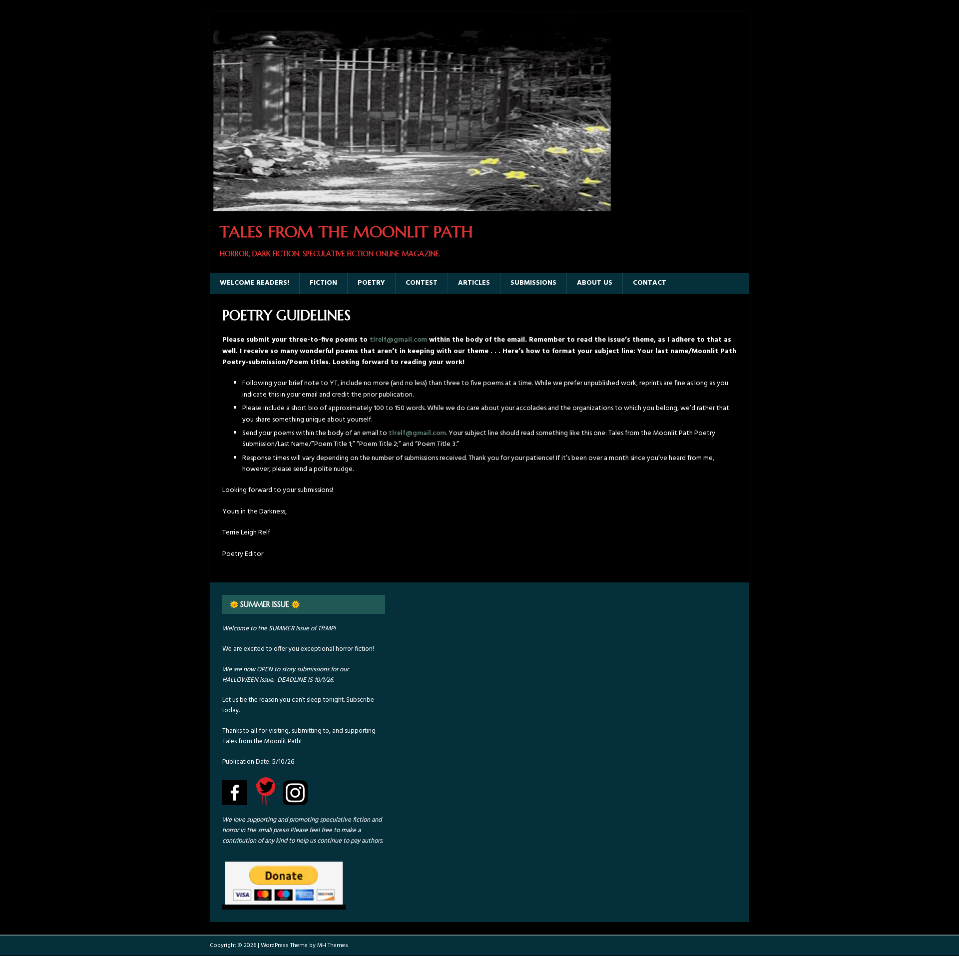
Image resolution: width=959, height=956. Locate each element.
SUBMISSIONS (533, 283)
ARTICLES (474, 283)
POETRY (371, 283)
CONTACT (649, 283)
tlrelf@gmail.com (398, 340)
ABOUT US (594, 283)
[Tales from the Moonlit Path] (411, 205)
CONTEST (422, 283)
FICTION (323, 283)
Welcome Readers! (254, 283)
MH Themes (332, 946)
